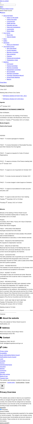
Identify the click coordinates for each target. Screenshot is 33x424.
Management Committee (14, 69)
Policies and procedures (13, 58)
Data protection (11, 54)
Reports (9, 79)
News (5, 38)
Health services (11, 23)
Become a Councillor (12, 52)
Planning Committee (12, 67)
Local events (10, 29)
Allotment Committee (13, 73)
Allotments (6, 42)
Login (1, 359)
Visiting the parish (12, 19)
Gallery (5, 40)
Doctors (2, 362)
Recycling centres (5, 374)
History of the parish (12, 17)
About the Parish (8, 15)
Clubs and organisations (13, 27)
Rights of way (4, 376)
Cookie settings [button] (20, 382)
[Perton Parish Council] (6, 8)
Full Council (10, 64)
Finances (9, 56)
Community (3, 370)
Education (3, 366)
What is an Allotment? (13, 44)
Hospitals (2, 361)
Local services (11, 21)
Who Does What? (11, 48)
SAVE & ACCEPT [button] (4, 423)
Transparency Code (12, 60)
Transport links (4, 378)
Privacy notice (4, 351)
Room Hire (10, 35)
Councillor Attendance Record (15, 75)
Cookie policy (11, 382)
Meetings (6, 62)
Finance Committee (12, 66)
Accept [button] (27, 382)
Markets (2, 368)
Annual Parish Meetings (13, 77)
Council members (11, 50)
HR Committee (11, 71)
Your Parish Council (8, 46)
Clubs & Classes (11, 37)
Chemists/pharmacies (6, 364)
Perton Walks (10, 31)
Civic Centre (6, 33)
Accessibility (3, 353)
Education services (12, 25)
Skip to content (4, 1)
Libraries (2, 372)
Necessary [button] (3, 407)
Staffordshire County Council (8, 357)
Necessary (5, 409)
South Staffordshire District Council (10, 355)
